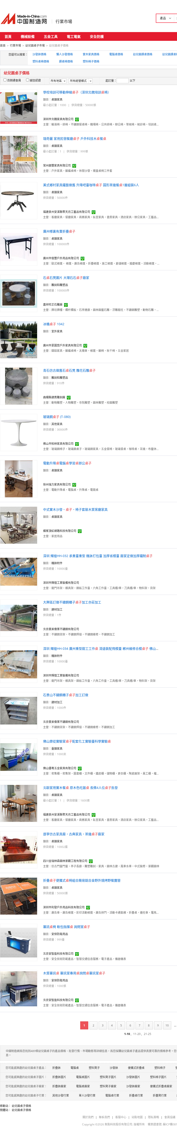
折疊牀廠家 (59, 1086)
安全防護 (97, 36)
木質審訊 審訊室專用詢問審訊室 (74, 973)
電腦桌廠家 (83, 1086)
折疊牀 (56, 1068)
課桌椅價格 (66, 61)
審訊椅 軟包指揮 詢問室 (66, 926)
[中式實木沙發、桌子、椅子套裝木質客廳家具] (18, 525)
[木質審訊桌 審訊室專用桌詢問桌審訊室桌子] (18, 988)
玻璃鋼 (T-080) (57, 416)
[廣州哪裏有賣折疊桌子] (18, 247)
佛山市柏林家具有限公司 (58, 444)
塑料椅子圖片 (158, 1077)
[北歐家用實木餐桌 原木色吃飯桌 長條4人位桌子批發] (18, 803)
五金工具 (51, 36)
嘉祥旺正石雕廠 (52, 305)
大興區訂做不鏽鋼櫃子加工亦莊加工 (72, 602)
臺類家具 (56, 749)
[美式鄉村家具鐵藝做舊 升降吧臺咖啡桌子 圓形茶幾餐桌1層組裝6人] (18, 200)
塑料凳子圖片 (108, 1077)
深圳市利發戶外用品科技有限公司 (64, 907)
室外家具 (56, 331)
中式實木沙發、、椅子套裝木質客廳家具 (75, 509)
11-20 (137, 1034)
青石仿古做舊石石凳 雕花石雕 (69, 370)
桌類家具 (56, 99)
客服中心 (120, 1117)
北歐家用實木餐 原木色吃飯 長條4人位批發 (80, 787)
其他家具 (56, 424)
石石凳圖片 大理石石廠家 (66, 277)
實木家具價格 (91, 54)
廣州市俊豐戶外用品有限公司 (61, 258)
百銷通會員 (14, 80)
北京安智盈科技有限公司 (58, 954)
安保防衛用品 (59, 934)
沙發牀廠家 (133, 1086)
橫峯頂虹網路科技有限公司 (59, 531)
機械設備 (28, 36)
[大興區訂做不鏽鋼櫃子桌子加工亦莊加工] (18, 618)
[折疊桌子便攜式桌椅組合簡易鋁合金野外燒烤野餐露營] (18, 896)
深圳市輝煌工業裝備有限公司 (61, 583)
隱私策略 (153, 1117)
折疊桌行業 (136, 1095)
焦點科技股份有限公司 (118, 1124)
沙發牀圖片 (133, 1077)
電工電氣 (74, 36)
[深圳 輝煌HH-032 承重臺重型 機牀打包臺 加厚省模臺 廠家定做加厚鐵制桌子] (18, 571)
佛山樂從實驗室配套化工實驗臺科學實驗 (77, 741)
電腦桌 (75, 1068)
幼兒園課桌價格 (142, 54)
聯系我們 (104, 1117)
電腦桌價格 (116, 54)
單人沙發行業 (87, 1095)
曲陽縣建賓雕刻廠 (54, 397)
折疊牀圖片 (59, 1077)
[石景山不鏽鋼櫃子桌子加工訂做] (18, 710)
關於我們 (88, 1117)
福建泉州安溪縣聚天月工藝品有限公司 (66, 212)
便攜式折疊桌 (136, 1068)
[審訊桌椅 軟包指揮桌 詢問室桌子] (18, 942)
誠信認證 (35, 80)
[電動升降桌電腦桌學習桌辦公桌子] (18, 478)
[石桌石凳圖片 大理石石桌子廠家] (18, 293)
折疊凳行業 (160, 1095)
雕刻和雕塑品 (59, 285)
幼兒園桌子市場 (35, 46)
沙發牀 (114, 1068)
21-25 (147, 1034)
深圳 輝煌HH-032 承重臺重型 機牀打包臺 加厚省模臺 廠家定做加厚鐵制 (98, 556)
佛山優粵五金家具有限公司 (59, 768)
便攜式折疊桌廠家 (161, 1086)
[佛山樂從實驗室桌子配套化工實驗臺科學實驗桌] (18, 757)
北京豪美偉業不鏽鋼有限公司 (61, 629)
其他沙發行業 (60, 1095)
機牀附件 (56, 563)
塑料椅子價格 (91, 61)
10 (167, 1025)
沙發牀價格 (39, 54)
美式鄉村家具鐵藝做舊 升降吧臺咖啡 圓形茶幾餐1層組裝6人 (91, 185)
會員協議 (169, 1117)
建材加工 (56, 609)
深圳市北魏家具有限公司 (58, 119)
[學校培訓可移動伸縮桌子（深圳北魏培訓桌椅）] (18, 108)
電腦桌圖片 (83, 1077)
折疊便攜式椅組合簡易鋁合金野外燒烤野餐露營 (82, 880)
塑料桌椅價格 (40, 61)
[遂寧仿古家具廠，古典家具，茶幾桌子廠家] (18, 849)
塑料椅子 (159, 1068)
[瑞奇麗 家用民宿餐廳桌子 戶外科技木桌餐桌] (18, 154)
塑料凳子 (94, 1068)
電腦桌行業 (112, 1095)
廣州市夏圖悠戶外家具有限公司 (62, 345)
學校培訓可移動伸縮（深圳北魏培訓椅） (77, 92)
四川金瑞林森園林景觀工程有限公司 (65, 861)
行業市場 (64, 21)
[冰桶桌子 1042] (18, 339)
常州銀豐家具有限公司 (57, 165)
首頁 (8, 36)
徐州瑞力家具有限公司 (57, 484)
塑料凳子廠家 (108, 1086)
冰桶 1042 (53, 324)
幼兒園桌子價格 (21, 1106)
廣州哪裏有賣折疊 (59, 231)
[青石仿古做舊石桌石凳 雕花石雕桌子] (18, 386)
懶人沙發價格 (64, 54)
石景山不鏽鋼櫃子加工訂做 (65, 695)
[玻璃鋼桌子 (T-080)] (18, 432)
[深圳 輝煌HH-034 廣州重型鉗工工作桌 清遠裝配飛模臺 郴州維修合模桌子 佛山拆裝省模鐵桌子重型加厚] (18, 664)
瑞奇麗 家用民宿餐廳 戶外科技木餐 (74, 138)
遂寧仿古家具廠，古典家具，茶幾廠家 (73, 834)
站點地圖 (137, 1117)
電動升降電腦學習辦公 (67, 463)
